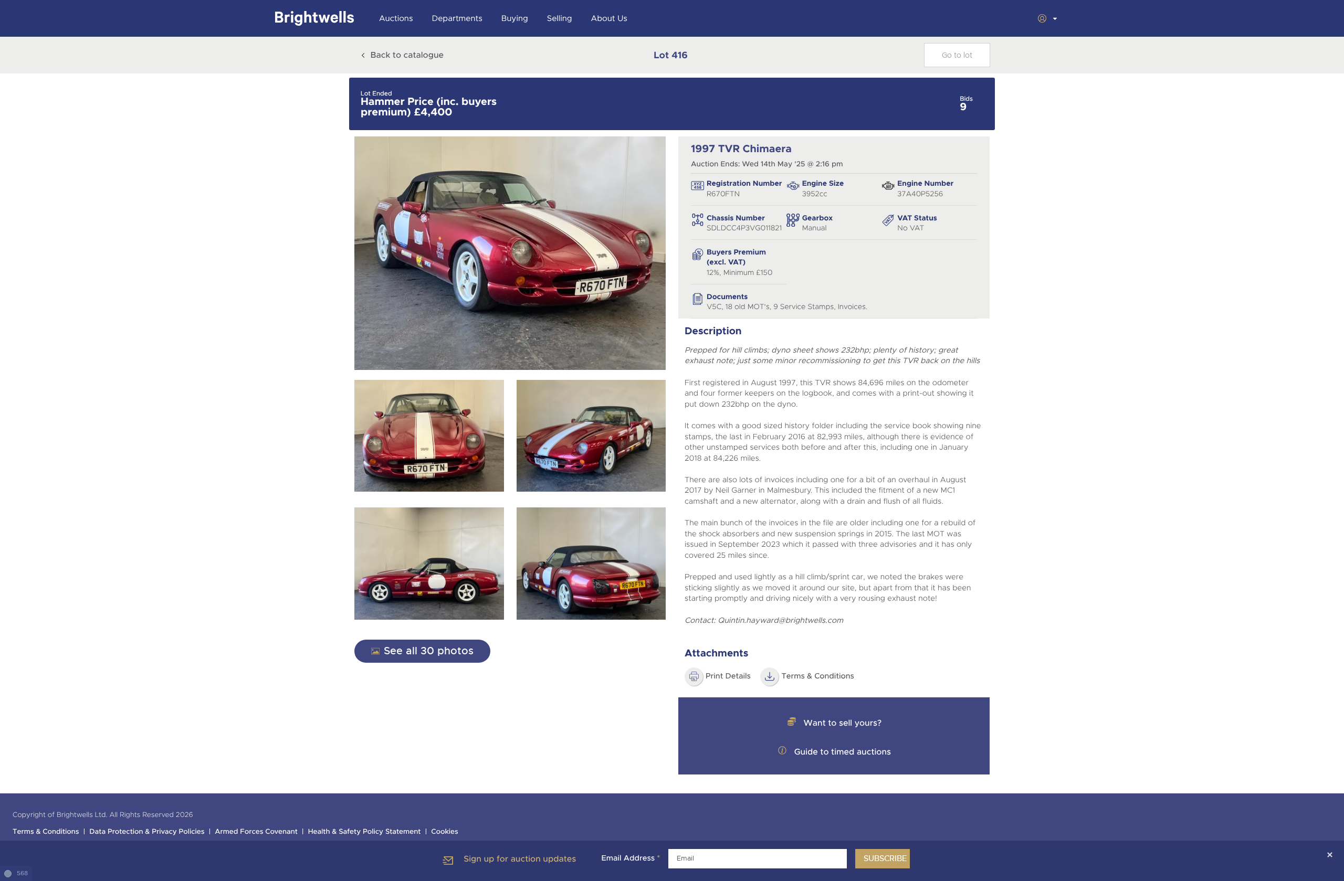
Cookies (444, 831)
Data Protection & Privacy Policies (146, 831)
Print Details (728, 676)
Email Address (630, 858)
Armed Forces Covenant (256, 831)
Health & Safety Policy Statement (364, 831)
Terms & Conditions (817, 676)
